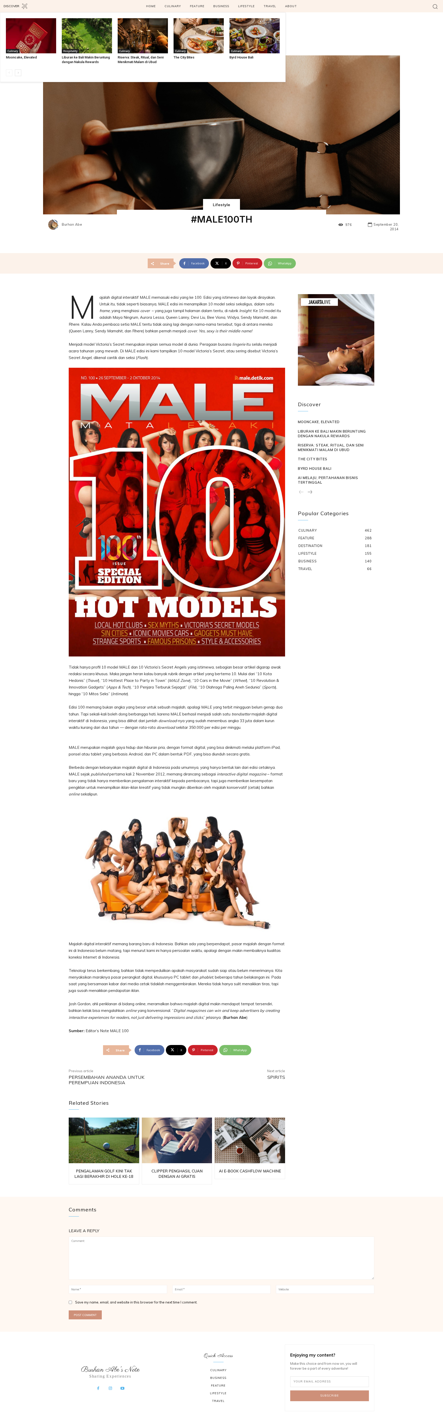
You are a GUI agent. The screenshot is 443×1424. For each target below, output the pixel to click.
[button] (435, 6)
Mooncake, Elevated (21, 57)
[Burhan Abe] (54, 225)
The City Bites (184, 57)
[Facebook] (98, 1388)
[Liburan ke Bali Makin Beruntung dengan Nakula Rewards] (87, 35)
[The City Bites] (199, 35)
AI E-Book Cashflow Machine (250, 1171)
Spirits (276, 1077)
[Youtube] (122, 1388)
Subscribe (329, 1395)
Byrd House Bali (241, 57)
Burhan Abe (72, 224)
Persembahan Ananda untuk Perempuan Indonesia (106, 1080)
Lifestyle (221, 204)
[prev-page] (9, 72)
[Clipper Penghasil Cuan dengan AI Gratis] (177, 1140)
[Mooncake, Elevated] (31, 35)
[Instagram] (110, 1388)
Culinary (12, 51)
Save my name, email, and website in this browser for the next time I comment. (136, 1302)
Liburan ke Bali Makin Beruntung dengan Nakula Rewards (332, 433)
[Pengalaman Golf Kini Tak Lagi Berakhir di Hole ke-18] (104, 1140)
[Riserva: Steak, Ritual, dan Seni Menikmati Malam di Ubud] (143, 35)
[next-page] (18, 72)
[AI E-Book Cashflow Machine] (250, 1140)
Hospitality (70, 51)
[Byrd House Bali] (254, 35)
